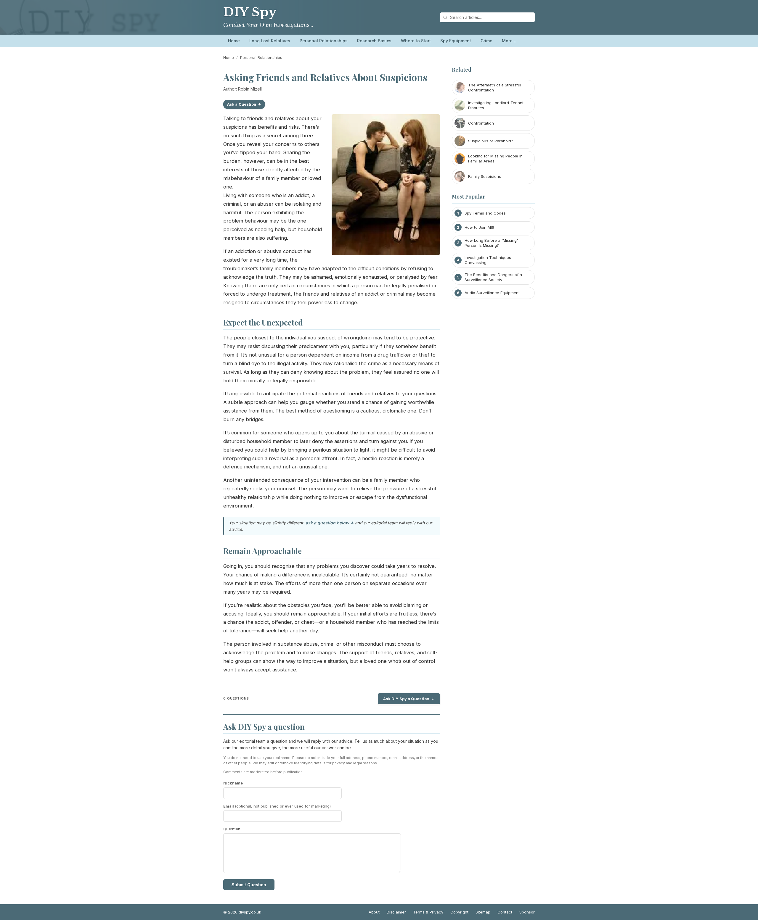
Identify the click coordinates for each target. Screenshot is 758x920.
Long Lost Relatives (269, 40)
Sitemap (483, 912)
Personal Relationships (324, 40)
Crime (486, 40)
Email (277, 806)
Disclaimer (396, 912)
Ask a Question (241, 104)
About (374, 912)
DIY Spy (250, 12)
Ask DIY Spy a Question (406, 698)
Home (234, 40)
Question (231, 828)
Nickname (233, 783)
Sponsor (527, 912)
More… (509, 40)
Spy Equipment (455, 40)
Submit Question (249, 884)
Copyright (459, 912)
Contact (504, 912)
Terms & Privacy (428, 912)
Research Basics (374, 40)
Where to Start (416, 40)
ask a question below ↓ (330, 522)
